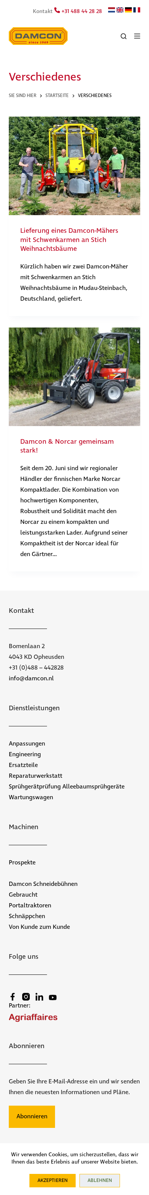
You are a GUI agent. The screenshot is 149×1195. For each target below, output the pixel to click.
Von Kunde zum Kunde (39, 927)
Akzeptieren (52, 1180)
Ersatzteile (23, 765)
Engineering (25, 755)
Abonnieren (31, 1117)
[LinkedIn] (39, 997)
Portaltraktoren (30, 906)
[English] (120, 11)
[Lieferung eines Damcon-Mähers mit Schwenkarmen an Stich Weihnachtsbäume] (74, 166)
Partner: (20, 1006)
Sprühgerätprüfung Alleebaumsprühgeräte (67, 787)
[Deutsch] (128, 11)
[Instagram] (26, 997)
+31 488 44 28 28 (81, 11)
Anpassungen (27, 744)
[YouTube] (53, 997)
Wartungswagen (31, 797)
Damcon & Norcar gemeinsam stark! (67, 446)
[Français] (136, 11)
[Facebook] (12, 997)
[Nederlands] (111, 11)
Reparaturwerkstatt (35, 776)
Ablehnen (99, 1180)
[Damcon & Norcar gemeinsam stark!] (74, 377)
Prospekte (22, 863)
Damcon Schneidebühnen (43, 884)
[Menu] (137, 36)
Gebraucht (23, 895)
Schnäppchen (27, 916)
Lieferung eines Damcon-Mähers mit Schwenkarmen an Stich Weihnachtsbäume (69, 239)
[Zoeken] (123, 36)
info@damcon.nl (31, 679)
